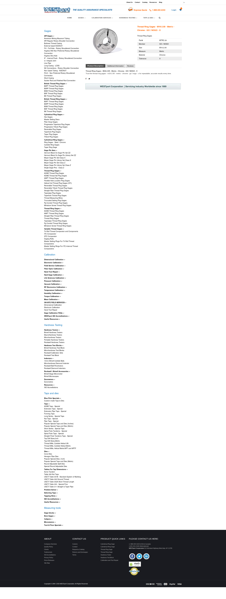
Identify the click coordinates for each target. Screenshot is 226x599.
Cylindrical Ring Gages (53, 140)
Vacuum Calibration (52, 284)
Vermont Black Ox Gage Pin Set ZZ (57, 153)
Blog (160, 2)
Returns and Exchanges (80, 552)
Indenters (48, 358)
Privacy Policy (48, 557)
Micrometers (49, 522)
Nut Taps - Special (51, 418)
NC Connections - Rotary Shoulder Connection (61, 68)
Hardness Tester (106, 555)
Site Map (47, 563)
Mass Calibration (51, 299)
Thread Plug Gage (106, 549)
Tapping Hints (50, 496)
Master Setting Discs (51, 119)
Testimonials (48, 552)
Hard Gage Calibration (53, 275)
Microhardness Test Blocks (54, 350)
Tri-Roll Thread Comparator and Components (61, 231)
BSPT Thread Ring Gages (54, 101)
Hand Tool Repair (51, 272)
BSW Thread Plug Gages (53, 91)
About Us (129, 2)
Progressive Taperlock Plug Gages (57, 124)
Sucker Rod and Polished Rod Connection (59, 80)
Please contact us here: (143, 539)
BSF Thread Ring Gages (53, 109)
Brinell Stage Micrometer (53, 374)
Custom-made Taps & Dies (54, 400)
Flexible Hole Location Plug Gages (57, 180)
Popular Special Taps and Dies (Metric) (58, 426)
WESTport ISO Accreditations (56, 316)
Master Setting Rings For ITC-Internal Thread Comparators (61, 247)
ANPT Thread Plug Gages (54, 178)
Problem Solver (50, 489)
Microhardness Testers (52, 337)
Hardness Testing (128, 18)
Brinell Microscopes (51, 376)
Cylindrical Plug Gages (53, 114)
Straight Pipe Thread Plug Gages (56, 190)
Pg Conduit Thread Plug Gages (55, 203)
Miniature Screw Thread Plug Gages (57, 205)
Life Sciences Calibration (54, 278)
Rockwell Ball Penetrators (53, 366)
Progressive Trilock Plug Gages (55, 127)
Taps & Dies (149, 18)
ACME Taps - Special (52, 406)
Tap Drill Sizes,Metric (52, 441)
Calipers (47, 519)
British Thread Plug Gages (55, 83)
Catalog (144, 2)
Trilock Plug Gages (51, 137)
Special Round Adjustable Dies (55, 466)
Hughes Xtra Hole (50, 55)
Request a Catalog (78, 549)
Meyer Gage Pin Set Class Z (54, 162)
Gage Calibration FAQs (53, 313)
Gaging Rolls (49, 239)
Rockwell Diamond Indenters (54, 368)
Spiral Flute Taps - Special (54, 433)
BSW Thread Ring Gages (53, 106)
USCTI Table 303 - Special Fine (56, 484)
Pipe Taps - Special (51, 421)
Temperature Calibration (54, 290)
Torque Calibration (52, 296)
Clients (46, 549)
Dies (46, 451)
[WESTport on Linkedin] (146, 556)
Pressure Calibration (52, 281)
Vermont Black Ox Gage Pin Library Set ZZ (60, 155)
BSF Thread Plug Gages (53, 93)
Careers (75, 544)
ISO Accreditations (51, 387)
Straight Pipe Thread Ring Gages (56, 216)
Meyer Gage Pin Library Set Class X (57, 160)
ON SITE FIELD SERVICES (54, 302)
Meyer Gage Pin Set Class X (54, 158)
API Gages (48, 36)
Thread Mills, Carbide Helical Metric (57, 446)
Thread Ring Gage (107, 552)
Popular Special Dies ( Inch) (54, 459)
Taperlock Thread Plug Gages (55, 195)
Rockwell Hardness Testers (54, 342)
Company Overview (50, 544)
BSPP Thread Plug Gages (53, 88)
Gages (82, 18)
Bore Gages (49, 516)
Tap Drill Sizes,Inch (51, 438)
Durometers (49, 379)
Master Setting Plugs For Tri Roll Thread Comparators (59, 242)
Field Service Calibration (54, 265)
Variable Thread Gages (53, 229)
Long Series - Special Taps (54, 416)
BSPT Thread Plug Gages (53, 86)
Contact (137, 2)
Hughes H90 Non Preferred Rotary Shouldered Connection (61, 52)
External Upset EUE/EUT (53, 46)
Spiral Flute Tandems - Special (55, 431)
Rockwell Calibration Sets (53, 353)
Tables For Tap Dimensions (55, 469)
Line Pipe (47, 63)
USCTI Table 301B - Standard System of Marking (62, 477)
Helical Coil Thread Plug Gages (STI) (58, 183)
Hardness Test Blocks (53, 345)
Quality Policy (48, 547)
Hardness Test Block (107, 557)
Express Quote (140, 10)
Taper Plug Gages (51, 134)
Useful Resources (51, 319)
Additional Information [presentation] (115, 66)
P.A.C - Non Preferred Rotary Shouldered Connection (59, 74)
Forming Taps (49, 413)
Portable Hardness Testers (54, 340)
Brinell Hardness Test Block (54, 348)
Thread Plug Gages (52, 170)
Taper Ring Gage (50, 147)
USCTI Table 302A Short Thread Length (59, 481)
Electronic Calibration (53, 262)
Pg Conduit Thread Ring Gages (56, 223)
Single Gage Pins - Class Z (54, 167)
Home (69, 18)
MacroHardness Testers (53, 335)
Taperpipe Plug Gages (52, 193)
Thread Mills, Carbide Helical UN (56, 443)
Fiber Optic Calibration (53, 268)
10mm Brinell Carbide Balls (54, 361)
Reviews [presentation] (130, 66)
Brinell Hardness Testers (53, 332)
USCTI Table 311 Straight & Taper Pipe (58, 486)
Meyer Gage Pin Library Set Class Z (57, 165)
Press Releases (49, 560)
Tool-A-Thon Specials (53, 525)
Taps (46, 404)
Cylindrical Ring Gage (108, 547)
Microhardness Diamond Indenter (56, 363)
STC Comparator (50, 236)
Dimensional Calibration (54, 259)
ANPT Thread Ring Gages (54, 213)
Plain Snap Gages (51, 122)
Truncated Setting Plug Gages (55, 200)
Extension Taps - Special (53, 408)
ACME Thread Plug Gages (54, 173)
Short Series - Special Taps (54, 428)
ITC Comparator (50, 234)
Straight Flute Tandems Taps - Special (58, 436)
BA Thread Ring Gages (52, 111)
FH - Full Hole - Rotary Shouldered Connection (61, 48)
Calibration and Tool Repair (109, 560)
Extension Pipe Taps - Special (55, 411)
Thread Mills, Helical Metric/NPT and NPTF (60, 448)
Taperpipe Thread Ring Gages (55, 221)
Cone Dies (48, 454)
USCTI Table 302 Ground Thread (56, 479)
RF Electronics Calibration (55, 287)
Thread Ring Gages (52, 208)
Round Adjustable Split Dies (54, 464)
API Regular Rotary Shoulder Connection (59, 41)
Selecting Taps (50, 493)
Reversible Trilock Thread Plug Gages (58, 188)
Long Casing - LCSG (51, 65)
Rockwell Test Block (51, 355)
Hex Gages (48, 117)
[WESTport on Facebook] (132, 556)
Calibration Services (103, 18)
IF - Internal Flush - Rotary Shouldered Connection (63, 58)
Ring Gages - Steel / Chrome (55, 142)
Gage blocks (49, 513)
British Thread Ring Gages (55, 99)
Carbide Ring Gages (51, 145)
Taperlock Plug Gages (52, 132)
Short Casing (49, 78)
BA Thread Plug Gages (52, 96)
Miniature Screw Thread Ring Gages (57, 226)
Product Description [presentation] (95, 66)
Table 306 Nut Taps (51, 474)
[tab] (95, 66)
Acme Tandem (49, 472)
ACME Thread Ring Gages (54, 211)
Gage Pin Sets (50, 150)
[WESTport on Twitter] (139, 556)
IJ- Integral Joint (50, 60)
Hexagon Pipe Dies (51, 456)
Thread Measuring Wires (53, 198)
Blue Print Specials (52, 398)
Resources (153, 2)
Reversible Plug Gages (52, 129)
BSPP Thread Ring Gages (54, 104)
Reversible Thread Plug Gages (55, 185)
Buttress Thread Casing (53, 43)
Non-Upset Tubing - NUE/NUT (55, 70)
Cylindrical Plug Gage (108, 544)
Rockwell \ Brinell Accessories (56, 371)
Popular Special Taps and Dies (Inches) (59, 423)
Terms (74, 555)
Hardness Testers (51, 330)
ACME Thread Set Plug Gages (55, 175)
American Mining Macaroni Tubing (57, 38)
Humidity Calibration (52, 293)
